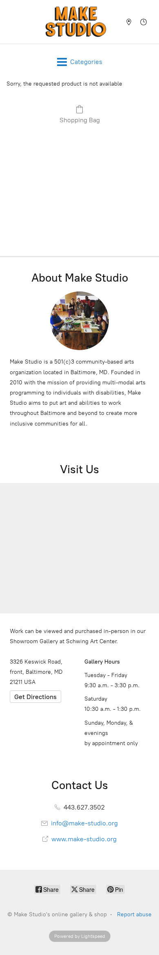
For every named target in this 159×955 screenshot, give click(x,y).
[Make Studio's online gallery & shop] (76, 22)
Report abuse (134, 914)
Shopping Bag (80, 120)
